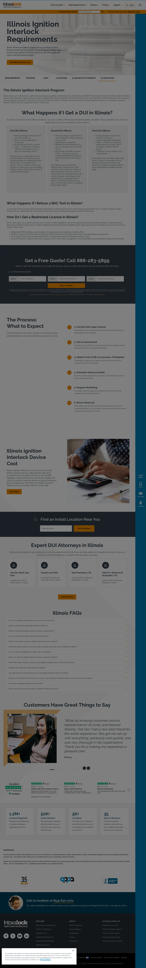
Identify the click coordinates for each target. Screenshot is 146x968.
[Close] (73, 950)
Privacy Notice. (45, 959)
